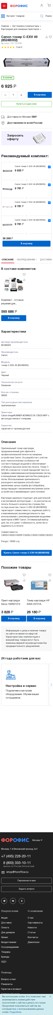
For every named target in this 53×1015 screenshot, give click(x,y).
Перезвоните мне (27, 881)
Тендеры (5, 952)
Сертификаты (35, 923)
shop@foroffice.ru (17, 872)
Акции (4, 918)
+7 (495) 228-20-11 (16, 856)
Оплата (5, 928)
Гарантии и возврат (11, 989)
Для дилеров (8, 933)
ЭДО (3, 962)
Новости (32, 928)
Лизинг (4, 937)
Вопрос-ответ (8, 979)
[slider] (8, 47)
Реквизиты (7, 984)
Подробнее (15, 1012)
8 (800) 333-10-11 (17, 863)
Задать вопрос (26, 889)
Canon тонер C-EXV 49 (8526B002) (30, 202)
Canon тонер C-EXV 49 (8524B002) (30, 166)
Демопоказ (33, 942)
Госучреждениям (10, 947)
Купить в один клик (26, 104)
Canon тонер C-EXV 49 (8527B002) (30, 220)
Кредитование (8, 942)
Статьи (31, 933)
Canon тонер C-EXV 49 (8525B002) (30, 184)
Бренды (5, 957)
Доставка (6, 923)
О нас (31, 918)
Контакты (33, 937)
